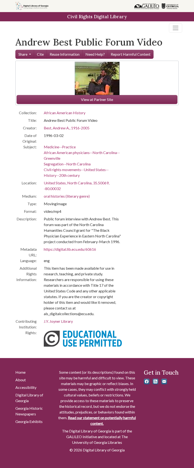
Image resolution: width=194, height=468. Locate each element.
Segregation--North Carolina (67, 164)
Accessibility (25, 387)
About (20, 379)
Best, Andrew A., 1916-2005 (66, 128)
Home (20, 372)
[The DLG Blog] (155, 381)
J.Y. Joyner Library (58, 321)
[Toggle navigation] (175, 28)
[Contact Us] (164, 381)
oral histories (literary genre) (67, 196)
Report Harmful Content (130, 54)
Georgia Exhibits (29, 421)
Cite (40, 54)
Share (22, 54)
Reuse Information (64, 54)
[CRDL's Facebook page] (147, 381)
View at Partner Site (97, 99)
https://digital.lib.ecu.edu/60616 (70, 249)
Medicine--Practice (60, 147)
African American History (64, 112)
